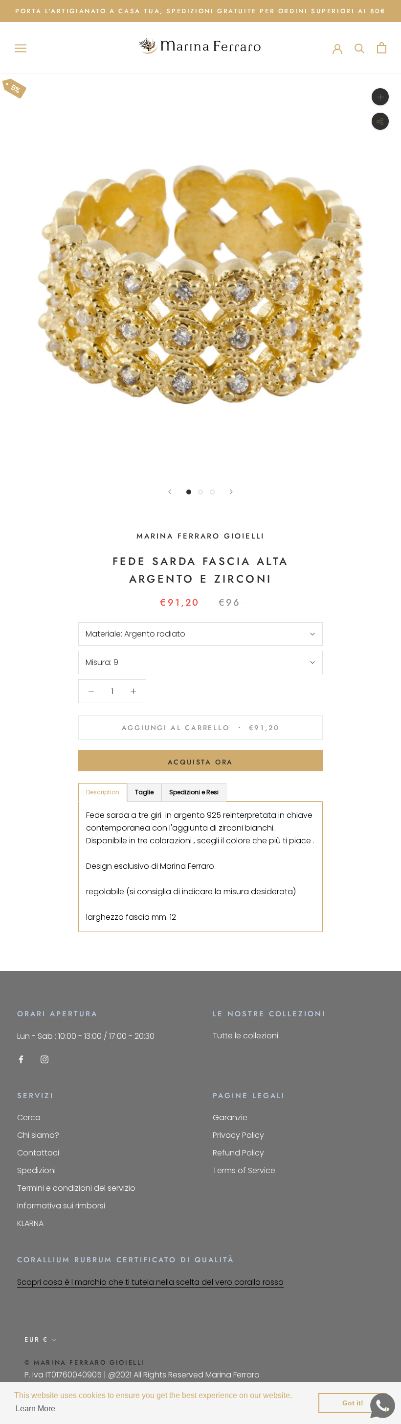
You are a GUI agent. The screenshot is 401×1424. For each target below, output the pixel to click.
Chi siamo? (38, 1135)
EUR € (36, 1339)
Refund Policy (238, 1152)
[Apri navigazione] (20, 48)
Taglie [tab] (144, 792)
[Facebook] (21, 1059)
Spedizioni (36, 1170)
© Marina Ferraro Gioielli (84, 1362)
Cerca (29, 1117)
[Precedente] (169, 492)
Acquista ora (201, 762)
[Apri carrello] (381, 47)
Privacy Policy (238, 1135)
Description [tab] (102, 792)
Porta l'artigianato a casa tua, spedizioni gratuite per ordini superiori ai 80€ (200, 11)
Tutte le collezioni (245, 1035)
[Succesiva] (231, 492)
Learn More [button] (35, 1408)
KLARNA (30, 1223)
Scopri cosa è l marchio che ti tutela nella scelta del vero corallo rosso (150, 1282)
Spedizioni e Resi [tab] (194, 792)
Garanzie (230, 1117)
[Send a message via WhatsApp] (382, 1405)
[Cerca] (360, 48)
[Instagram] (44, 1059)
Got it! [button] (352, 1403)
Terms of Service (244, 1170)
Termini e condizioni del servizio (76, 1188)
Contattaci (38, 1152)
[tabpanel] (200, 866)
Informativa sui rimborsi (61, 1205)
